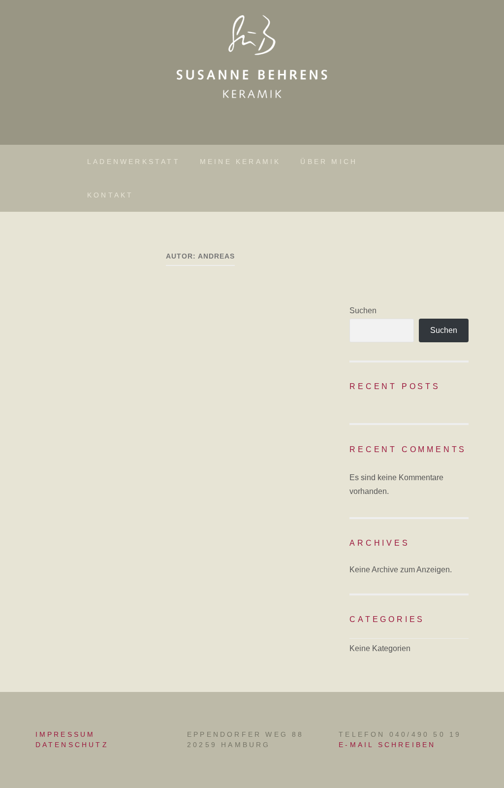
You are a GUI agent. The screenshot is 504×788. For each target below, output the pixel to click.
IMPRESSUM (65, 734)
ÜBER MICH (328, 161)
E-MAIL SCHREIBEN (387, 745)
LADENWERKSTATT (133, 161)
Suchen (363, 310)
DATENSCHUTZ (72, 745)
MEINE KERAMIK (240, 161)
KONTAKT (110, 195)
